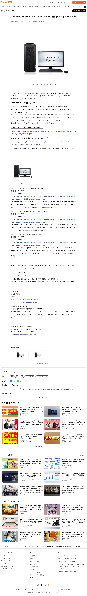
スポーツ (44, 6)
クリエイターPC (29, 376)
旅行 (17, 6)
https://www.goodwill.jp (30, 302)
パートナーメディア (6, 563)
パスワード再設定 (34, 561)
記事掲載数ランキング (7, 566)
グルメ (13, 6)
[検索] (85, 7)
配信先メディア (5, 560)
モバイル (61, 6)
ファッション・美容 (25, 6)
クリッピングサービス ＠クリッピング (68, 556)
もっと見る (81, 455)
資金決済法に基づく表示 (64, 590)
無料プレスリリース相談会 (36, 575)
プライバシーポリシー (50, 590)
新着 (3, 6)
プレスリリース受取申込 (36, 572)
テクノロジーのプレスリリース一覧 (16, 547)
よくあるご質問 (33, 566)
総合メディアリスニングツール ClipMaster (69, 558)
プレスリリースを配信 (48, 2)
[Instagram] (45, 585)
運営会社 (18, 590)
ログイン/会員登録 (80, 2)
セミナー (31, 577)
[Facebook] (11, 381)
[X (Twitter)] (14, 381)
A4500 (12, 376)
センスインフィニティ (42, 376)
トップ (2, 547)
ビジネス (50, 6)
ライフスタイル (36, 6)
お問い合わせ (33, 564)
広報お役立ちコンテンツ (7, 569)
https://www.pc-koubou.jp (18, 275)
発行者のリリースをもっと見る (43, 446)
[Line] (18, 381)
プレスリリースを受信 (63, 2)
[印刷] (21, 381)
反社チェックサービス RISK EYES (67, 571)
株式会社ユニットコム (17, 21)
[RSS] (49, 585)
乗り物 (67, 6)
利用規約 (39, 590)
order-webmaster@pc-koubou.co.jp (26, 334)
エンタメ (7, 6)
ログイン (31, 558)
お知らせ (31, 569)
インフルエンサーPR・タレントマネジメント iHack (71, 564)
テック (56, 6)
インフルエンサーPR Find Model (66, 561)
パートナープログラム (29, 590)
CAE (22, 376)
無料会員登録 (33, 556)
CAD (17, 376)
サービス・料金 (5, 558)
